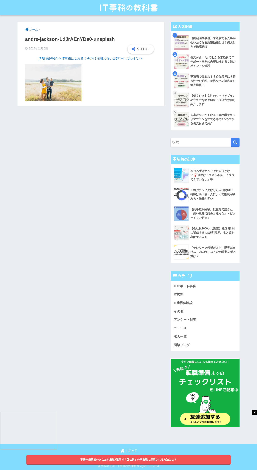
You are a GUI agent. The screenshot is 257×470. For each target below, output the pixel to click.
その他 (178, 311)
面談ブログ (182, 345)
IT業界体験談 (183, 303)
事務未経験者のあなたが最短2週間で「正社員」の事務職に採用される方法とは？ (128, 459)
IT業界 (178, 294)
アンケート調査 (185, 319)
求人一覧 (180, 336)
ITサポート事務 (185, 286)
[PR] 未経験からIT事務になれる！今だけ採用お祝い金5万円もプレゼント (91, 58)
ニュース (180, 328)
